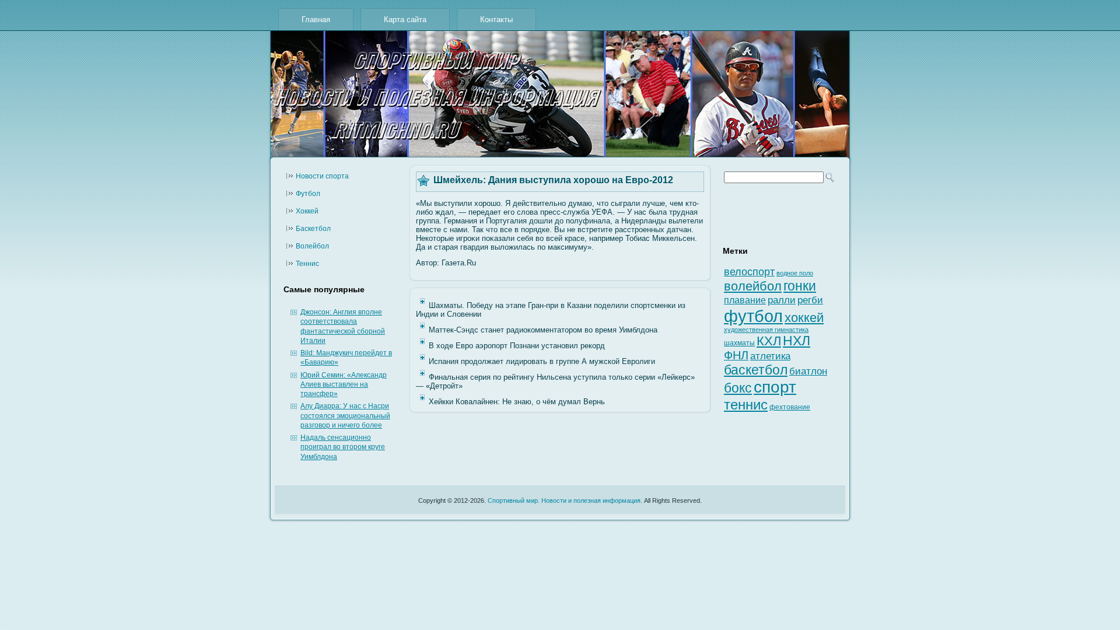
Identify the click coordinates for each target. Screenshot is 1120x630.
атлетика (770, 356)
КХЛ (769, 341)
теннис (746, 404)
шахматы (739, 343)
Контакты (496, 19)
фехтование (789, 407)
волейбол (753, 286)
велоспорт (749, 272)
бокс (738, 388)
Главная (316, 19)
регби (810, 300)
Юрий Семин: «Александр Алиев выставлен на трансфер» (343, 384)
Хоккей (307, 211)
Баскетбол (313, 229)
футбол (753, 316)
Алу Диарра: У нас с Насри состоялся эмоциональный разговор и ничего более (345, 415)
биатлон (808, 371)
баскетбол (756, 369)
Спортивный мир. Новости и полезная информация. (565, 500)
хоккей (804, 317)
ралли (782, 300)
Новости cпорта (322, 176)
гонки (799, 285)
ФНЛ (736, 355)
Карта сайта (405, 19)
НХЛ (796, 340)
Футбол (308, 194)
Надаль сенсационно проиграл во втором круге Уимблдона (342, 447)
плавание (745, 300)
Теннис (307, 264)
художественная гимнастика (766, 329)
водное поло (794, 273)
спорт (775, 387)
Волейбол (312, 246)
